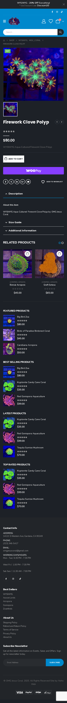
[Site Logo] (14, 21)
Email (28, 181)
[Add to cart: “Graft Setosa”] (59, 254)
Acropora (14, 282)
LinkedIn (16, 181)
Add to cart (15, 158)
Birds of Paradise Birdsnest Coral (33, 330)
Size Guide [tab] (15, 222)
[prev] (57, 122)
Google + (22, 181)
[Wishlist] (50, 21)
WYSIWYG (21, 282)
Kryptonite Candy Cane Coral (31, 382)
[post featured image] (9, 321)
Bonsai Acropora (17, 284)
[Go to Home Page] (4, 40)
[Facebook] (52, 12)
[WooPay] (33, 170)
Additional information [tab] (22, 230)
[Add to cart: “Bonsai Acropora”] (27, 254)
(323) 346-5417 (10, 543)
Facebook (5, 181)
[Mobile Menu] (5, 21)
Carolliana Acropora (27, 345)
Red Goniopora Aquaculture (31, 396)
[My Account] (43, 21)
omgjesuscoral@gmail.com (15, 550)
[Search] (60, 32)
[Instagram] (57, 12)
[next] (62, 122)
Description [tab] (16, 193)
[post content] (17, 263)
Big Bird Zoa (23, 316)
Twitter (11, 181)
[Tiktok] (62, 12)
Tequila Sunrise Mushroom (30, 447)
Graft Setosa (49, 284)
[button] (59, 242)
